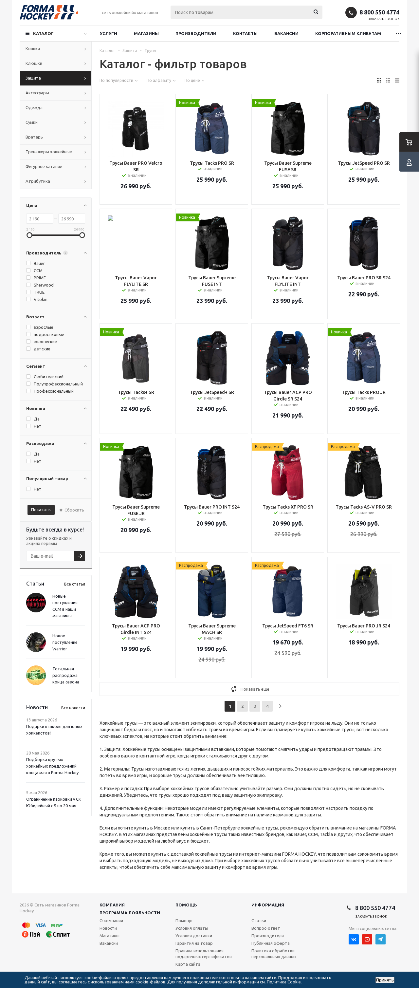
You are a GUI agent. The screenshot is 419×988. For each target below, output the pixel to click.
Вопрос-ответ (265, 928)
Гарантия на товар (194, 943)
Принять (385, 980)
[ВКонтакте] (354, 939)
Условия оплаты (191, 928)
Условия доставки (193, 935)
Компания (112, 905)
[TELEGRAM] (380, 939)
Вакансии (286, 33)
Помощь (186, 905)
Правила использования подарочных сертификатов (203, 953)
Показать (41, 509)
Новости (108, 928)
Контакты (245, 33)
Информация (267, 905)
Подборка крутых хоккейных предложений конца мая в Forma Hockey (52, 766)
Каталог (43, 33)
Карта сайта (187, 964)
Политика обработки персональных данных (274, 953)
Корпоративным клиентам (348, 33)
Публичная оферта (270, 943)
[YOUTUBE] (367, 939)
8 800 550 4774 (379, 12)
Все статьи (74, 584)
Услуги (108, 33)
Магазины (146, 33)
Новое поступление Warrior (65, 642)
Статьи (258, 920)
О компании (111, 920)
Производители (195, 33)
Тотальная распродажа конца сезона (65, 675)
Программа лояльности (130, 912)
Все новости (73, 708)
